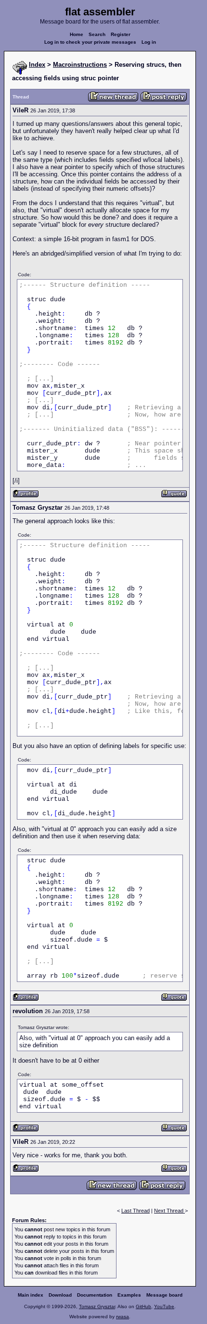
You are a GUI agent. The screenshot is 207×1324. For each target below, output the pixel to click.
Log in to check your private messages (90, 42)
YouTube (164, 1306)
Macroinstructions (80, 64)
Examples (129, 1295)
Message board (164, 1295)
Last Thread (135, 1211)
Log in (149, 42)
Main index (30, 1295)
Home (76, 34)
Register (120, 34)
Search (97, 34)
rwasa (122, 1316)
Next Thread (169, 1211)
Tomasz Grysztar (97, 1306)
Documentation (94, 1295)
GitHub (143, 1306)
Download (60, 1295)
